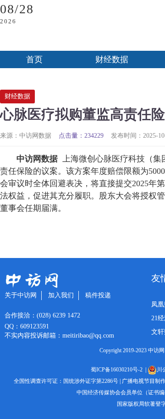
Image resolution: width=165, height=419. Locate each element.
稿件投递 (98, 295)
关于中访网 (21, 295)
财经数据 (111, 59)
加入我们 (61, 295)
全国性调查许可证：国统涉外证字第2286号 (66, 381)
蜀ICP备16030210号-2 (118, 369)
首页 (34, 59)
